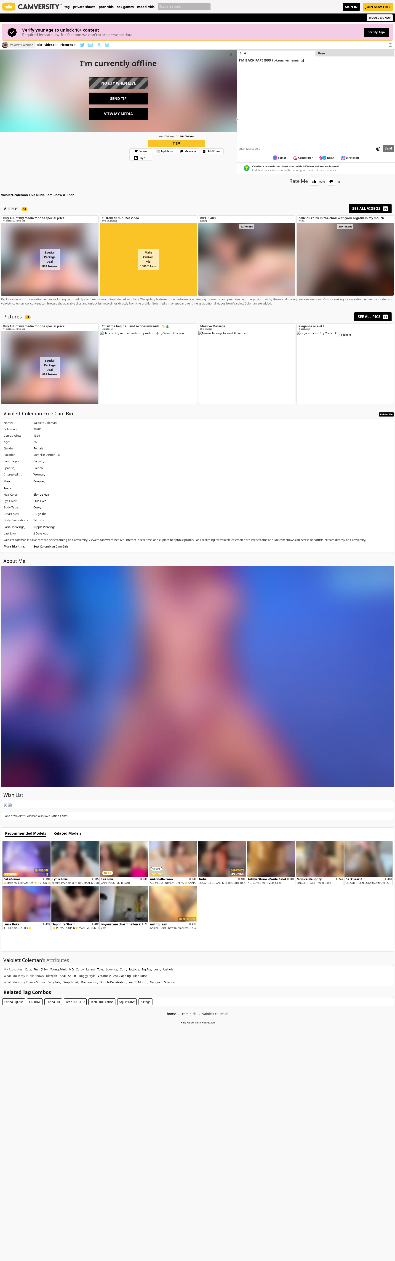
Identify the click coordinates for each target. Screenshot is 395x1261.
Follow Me (386, 414)
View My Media (118, 113)
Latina (90, 969)
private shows (84, 7)
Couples (38, 481)
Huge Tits (39, 514)
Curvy (37, 507)
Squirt (72, 976)
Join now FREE (378, 7)
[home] (32, 6)
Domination (89, 982)
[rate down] (331, 182)
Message (190, 151)
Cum (123, 969)
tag (67, 7)
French (38, 468)
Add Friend (214, 151)
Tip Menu (167, 151)
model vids (146, 7)
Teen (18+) (41, 969)
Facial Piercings (14, 527)
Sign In (351, 7)
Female (38, 448)
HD (71, 969)
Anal (63, 976)
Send (388, 148)
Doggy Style (87, 976)
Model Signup (380, 18)
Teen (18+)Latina (102, 1002)
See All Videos (369, 208)
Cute (28, 969)
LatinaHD (53, 1002)
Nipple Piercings (44, 527)
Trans (7, 488)
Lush (157, 969)
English (38, 461)
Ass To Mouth (138, 982)
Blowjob (51, 976)
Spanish (9, 468)
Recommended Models (25, 833)
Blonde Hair (41, 494)
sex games (125, 7)
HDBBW (34, 1002)
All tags (145, 1002)
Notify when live (118, 83)
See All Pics (372, 316)
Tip (176, 143)
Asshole (168, 969)
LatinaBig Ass (13, 1002)
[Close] (390, 45)
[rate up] (314, 182)
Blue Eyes (39, 501)
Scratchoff (352, 157)
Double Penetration (113, 982)
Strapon (169, 982)
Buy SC (143, 158)
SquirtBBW (127, 1002)
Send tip (118, 98)
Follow (143, 151)
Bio (39, 45)
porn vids (106, 7)
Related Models (67, 833)
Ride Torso (140, 976)
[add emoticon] (378, 148)
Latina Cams (59, 816)
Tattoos (38, 520)
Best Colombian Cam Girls (50, 546)
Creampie (104, 976)
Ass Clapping (122, 976)
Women (38, 474)
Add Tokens (186, 136)
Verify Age (376, 32)
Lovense (111, 969)
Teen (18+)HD (75, 1002)
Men (7, 481)
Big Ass (146, 969)
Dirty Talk (54, 982)
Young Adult (58, 969)
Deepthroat (70, 982)
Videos (51, 45)
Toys (100, 969)
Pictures (68, 45)
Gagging (156, 982)
